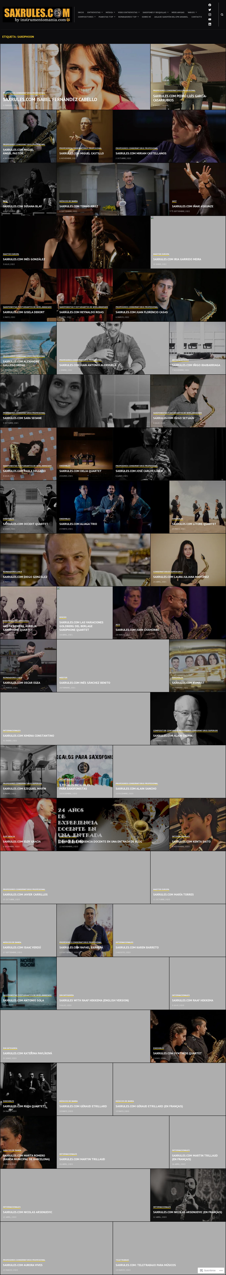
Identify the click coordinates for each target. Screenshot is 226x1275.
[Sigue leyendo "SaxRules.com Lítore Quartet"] (197, 507)
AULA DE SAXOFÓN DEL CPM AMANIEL (171, 17)
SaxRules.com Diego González (25, 577)
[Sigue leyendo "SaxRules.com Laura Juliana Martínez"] (188, 560)
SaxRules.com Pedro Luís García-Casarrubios (180, 98)
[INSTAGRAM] (209, 14)
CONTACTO (196, 17)
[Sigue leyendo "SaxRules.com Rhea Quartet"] (28, 1089)
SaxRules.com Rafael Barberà (81, 947)
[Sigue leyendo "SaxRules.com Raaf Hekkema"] (197, 983)
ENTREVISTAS (93, 12)
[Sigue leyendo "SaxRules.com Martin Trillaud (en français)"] (197, 1142)
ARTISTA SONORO (180, 360)
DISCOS (62, 617)
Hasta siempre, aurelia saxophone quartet (19, 628)
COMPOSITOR (159, 730)
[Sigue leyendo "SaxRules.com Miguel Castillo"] (85, 136)
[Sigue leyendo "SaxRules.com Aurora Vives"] (56, 1248)
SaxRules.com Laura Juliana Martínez (181, 577)
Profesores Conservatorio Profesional (24, 93)
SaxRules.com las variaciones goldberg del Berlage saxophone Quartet (81, 626)
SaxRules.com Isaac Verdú (22, 947)
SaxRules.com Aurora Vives (23, 1265)
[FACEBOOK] (209, 5)
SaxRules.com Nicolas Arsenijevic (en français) (187, 1212)
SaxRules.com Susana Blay (22, 206)
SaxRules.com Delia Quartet (80, 471)
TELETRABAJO (122, 1260)
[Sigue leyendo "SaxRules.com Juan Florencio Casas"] (169, 295)
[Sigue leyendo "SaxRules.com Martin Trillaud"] (113, 1142)
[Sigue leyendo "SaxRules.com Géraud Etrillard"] (85, 1089)
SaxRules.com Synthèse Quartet (177, 1053)
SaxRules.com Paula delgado (24, 471)
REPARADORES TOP (127, 17)
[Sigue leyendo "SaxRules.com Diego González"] (75, 560)
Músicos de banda (68, 201)
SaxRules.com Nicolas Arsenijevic (27, 1212)
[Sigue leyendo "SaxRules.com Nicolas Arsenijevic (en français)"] (188, 1195)
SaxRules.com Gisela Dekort (24, 312)
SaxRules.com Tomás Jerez (78, 206)
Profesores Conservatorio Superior (198, 730)
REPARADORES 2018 (12, 571)
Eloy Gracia (9, 836)
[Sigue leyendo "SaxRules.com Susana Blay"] (28, 189)
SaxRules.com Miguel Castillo (81, 153)
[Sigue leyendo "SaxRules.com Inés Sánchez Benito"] (113, 665)
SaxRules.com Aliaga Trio (78, 524)
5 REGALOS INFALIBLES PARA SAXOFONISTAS (74, 787)
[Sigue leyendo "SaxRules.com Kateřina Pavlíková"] (75, 1036)
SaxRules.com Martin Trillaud (82, 1159)
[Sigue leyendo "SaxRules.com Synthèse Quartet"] (188, 1036)
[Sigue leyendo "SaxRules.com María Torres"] (188, 877)
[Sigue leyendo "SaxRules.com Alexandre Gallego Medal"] (28, 348)
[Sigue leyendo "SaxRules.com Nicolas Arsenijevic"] (75, 1195)
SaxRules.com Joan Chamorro (137, 630)
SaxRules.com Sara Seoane (22, 418)
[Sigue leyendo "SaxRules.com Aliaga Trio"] (113, 507)
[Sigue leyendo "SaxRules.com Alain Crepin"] (188, 718)
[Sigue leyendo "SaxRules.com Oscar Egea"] (28, 665)
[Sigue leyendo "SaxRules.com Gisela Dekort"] (28, 295)
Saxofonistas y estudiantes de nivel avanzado (27, 307)
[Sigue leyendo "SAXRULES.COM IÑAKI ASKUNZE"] (197, 189)
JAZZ (5, 201)
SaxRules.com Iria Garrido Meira (177, 259)
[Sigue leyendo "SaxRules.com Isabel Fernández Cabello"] (75, 77)
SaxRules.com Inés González (24, 259)
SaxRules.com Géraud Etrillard (83, 1106)
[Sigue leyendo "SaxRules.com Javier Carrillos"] (75, 877)
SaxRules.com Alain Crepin (172, 736)
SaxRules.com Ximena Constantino (28, 736)
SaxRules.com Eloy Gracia (22, 841)
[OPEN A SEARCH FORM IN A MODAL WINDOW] (222, 14)
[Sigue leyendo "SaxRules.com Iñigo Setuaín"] (188, 401)
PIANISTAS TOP (106, 17)
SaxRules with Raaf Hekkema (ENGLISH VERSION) (94, 1000)
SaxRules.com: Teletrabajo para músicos (146, 1265)
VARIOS (191, 12)
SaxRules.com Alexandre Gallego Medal (21, 363)
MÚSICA (109, 12)
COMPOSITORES (85, 17)
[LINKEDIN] (209, 24)
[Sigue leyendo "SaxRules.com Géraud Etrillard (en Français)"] (169, 1089)
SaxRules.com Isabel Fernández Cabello (50, 99)
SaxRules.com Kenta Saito (191, 841)
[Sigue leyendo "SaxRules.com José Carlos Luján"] (169, 454)
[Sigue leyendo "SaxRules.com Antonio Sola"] (28, 983)
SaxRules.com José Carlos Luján (139, 471)
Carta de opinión (68, 836)
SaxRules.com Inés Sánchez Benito (84, 683)
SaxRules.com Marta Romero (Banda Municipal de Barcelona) (26, 1157)
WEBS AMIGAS (178, 12)
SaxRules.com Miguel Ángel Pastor (18, 151)
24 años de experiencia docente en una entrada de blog (100, 841)
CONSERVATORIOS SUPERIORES (168, 571)
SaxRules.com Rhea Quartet (24, 1106)
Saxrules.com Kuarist (188, 683)
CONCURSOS (172, 730)
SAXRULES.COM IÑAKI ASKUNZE (192, 206)
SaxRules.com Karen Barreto (137, 947)
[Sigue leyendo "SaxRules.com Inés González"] (75, 242)
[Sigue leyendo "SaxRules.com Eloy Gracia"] (28, 824)
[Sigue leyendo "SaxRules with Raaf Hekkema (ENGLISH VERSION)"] (113, 983)
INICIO (81, 12)
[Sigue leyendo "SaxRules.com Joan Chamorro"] (169, 612)
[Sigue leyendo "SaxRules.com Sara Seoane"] (75, 401)
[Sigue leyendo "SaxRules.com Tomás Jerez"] (113, 189)
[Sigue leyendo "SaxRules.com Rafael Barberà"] (85, 930)
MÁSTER (63, 677)
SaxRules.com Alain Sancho (136, 788)
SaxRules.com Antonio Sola (23, 1000)
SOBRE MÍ (146, 17)
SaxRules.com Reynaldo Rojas (81, 312)
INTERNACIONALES (12, 730)
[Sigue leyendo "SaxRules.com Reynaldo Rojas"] (85, 295)
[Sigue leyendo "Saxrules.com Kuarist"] (197, 665)
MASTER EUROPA (11, 254)
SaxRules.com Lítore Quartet (194, 524)
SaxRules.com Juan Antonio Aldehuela (87, 365)
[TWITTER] (209, 9)
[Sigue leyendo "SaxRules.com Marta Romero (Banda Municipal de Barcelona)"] (28, 1142)
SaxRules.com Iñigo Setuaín (173, 418)
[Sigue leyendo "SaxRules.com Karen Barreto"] (169, 930)
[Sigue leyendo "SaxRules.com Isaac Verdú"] (28, 930)
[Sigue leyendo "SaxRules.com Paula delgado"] (28, 454)
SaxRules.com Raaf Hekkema (192, 1000)
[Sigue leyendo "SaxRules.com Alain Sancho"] (169, 771)
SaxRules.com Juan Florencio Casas (142, 312)
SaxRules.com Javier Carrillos (25, 894)
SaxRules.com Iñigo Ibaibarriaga (196, 365)
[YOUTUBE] (209, 19)
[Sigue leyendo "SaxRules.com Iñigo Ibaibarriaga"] (197, 348)
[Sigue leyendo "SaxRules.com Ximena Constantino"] (75, 718)
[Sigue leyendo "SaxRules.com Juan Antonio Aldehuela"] (113, 348)
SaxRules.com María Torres (173, 894)
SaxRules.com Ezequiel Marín (24, 788)
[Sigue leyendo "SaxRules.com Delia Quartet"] (85, 454)
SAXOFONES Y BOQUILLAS (154, 12)
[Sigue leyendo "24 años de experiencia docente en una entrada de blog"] (113, 824)
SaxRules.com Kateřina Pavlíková (27, 1053)
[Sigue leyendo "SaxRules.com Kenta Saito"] (197, 824)
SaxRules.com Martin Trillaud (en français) (195, 1157)
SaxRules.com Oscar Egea (21, 683)
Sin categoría (21, 621)
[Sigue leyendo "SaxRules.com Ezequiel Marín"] (28, 771)
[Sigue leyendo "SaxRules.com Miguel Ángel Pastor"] (28, 136)
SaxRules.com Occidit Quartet (25, 524)
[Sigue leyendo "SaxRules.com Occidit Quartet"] (28, 507)
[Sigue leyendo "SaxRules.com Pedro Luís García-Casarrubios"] (188, 77)
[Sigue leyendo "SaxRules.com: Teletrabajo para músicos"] (169, 1248)
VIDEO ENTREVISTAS (127, 12)
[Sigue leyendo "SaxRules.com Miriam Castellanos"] (169, 136)
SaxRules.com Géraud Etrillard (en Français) (149, 1106)
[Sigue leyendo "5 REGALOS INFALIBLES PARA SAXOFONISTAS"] (85, 771)
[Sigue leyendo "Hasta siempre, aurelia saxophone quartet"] (28, 612)
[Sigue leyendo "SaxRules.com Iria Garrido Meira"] (188, 242)
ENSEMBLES (64, 466)
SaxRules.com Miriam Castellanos (141, 153)
